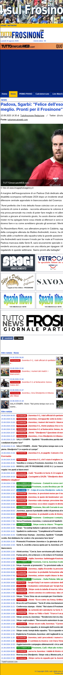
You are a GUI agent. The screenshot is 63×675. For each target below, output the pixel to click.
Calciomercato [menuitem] (42, 94)
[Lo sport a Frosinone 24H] (22, 34)
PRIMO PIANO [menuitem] (25, 94)
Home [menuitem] (4, 94)
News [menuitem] (13, 94)
